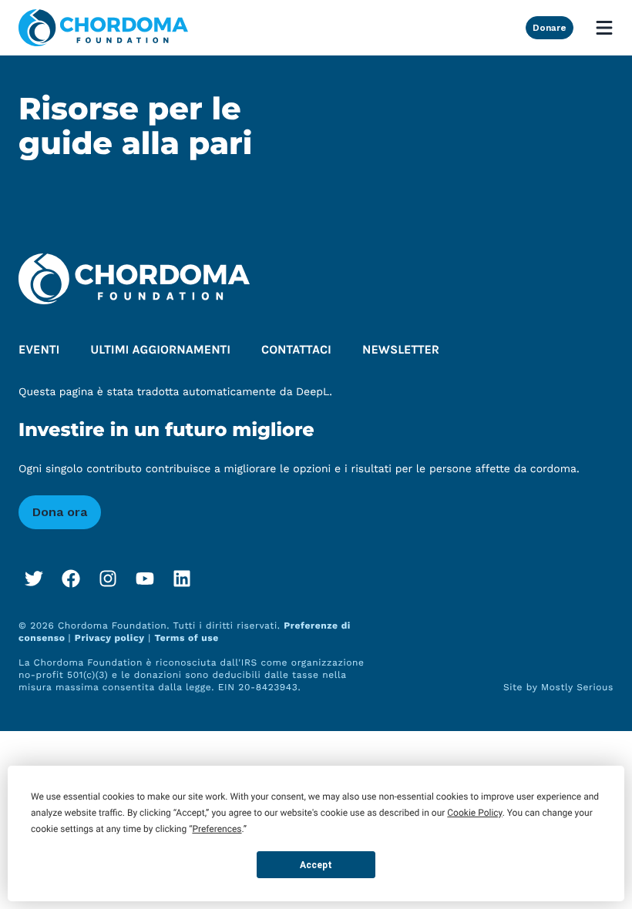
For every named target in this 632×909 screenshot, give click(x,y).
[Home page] (103, 27)
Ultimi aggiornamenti (160, 350)
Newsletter (400, 350)
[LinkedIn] (181, 578)
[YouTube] (144, 578)
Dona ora (59, 512)
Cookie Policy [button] (474, 812)
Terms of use (186, 637)
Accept (316, 865)
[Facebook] (70, 578)
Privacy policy (110, 637)
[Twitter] (33, 578)
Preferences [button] (216, 828)
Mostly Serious (577, 687)
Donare (549, 27)
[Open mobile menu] (604, 27)
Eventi (38, 350)
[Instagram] (107, 578)
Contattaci (296, 350)
